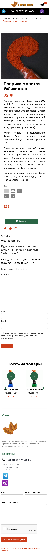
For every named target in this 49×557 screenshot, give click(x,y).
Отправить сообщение (14, 539)
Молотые (35, 18)
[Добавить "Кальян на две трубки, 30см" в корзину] (11, 376)
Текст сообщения (9, 502)
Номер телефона (33, 493)
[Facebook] (5, 228)
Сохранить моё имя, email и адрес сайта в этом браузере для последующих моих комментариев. (22, 336)
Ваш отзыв (7, 274)
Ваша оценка (7, 269)
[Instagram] (15, 228)
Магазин (16, 18)
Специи (25, 18)
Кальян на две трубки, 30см (11, 391)
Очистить (7, 202)
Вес (5, 186)
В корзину (23, 221)
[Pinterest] (10, 228)
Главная (6, 18)
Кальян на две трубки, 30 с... (34, 391)
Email (4, 321)
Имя (4, 311)
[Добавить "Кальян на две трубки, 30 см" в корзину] (34, 376)
